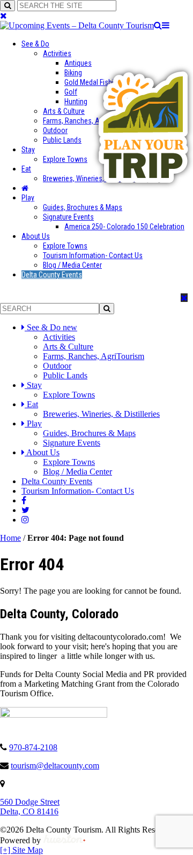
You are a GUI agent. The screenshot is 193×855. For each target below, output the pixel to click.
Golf (70, 92)
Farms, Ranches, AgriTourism (87, 120)
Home (10, 537)
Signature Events (68, 217)
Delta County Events (51, 274)
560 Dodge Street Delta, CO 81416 (30, 806)
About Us (35, 236)
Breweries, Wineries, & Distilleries (101, 413)
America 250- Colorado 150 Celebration (124, 226)
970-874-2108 (33, 747)
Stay (28, 149)
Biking (73, 72)
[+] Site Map (21, 849)
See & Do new (52, 327)
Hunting (75, 101)
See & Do (35, 44)
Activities (57, 53)
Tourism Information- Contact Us (93, 255)
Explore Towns (65, 159)
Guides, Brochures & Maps (82, 207)
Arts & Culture (64, 111)
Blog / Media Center (72, 265)
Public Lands (62, 140)
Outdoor (55, 130)
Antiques (78, 63)
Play (27, 197)
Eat (26, 169)
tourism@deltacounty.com (55, 765)
